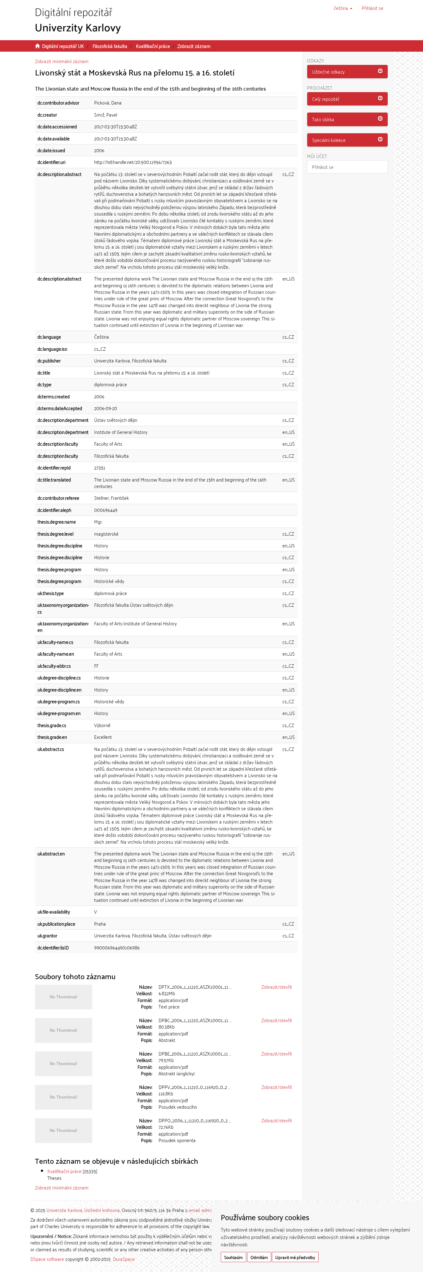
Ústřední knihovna (102, 1210)
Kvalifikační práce (153, 45)
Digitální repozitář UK (63, 45)
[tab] (347, 72)
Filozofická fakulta (110, 45)
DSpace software (47, 1258)
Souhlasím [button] (233, 1257)
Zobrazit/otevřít (276, 986)
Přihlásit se (323, 166)
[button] (343, 7)
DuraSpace (124, 1258)
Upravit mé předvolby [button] (295, 1257)
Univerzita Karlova (64, 1210)
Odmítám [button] (259, 1257)
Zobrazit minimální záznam (62, 61)
